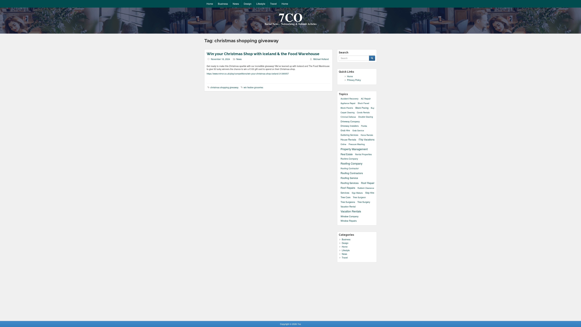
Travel (273, 3)
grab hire (345, 130)
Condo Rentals (363, 112)
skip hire (369, 192)
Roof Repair (367, 183)
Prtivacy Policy (354, 79)
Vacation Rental (348, 206)
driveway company (350, 121)
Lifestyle (260, 3)
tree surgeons (348, 201)
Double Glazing (365, 116)
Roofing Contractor (350, 168)
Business (223, 3)
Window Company (349, 216)
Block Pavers (347, 107)
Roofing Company (351, 163)
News (236, 3)
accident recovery (349, 98)
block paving (361, 107)
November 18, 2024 (220, 59)
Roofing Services (350, 183)
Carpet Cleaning (348, 112)
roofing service (349, 178)
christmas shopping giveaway (224, 87)
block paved (363, 103)
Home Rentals (367, 135)
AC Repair (366, 98)
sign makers (357, 192)
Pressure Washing (357, 144)
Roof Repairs (348, 188)
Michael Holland (321, 59)
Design (247, 3)
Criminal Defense (348, 116)
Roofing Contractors (352, 173)
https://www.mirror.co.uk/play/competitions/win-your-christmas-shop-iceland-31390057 (248, 73)
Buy (372, 108)
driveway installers (350, 125)
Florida (364, 126)
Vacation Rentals (351, 211)
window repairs (349, 220)
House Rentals (348, 139)
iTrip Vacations (366, 139)
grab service (358, 130)
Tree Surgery (363, 201)
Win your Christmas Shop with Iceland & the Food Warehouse (263, 53)
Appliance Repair (348, 103)
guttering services (349, 134)
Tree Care (345, 197)
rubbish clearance (366, 188)
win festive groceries (253, 87)
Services (345, 192)
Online (343, 144)
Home (210, 3)
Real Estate (347, 154)
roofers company (349, 158)
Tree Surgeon (359, 197)
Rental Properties (363, 154)
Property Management (354, 149)
